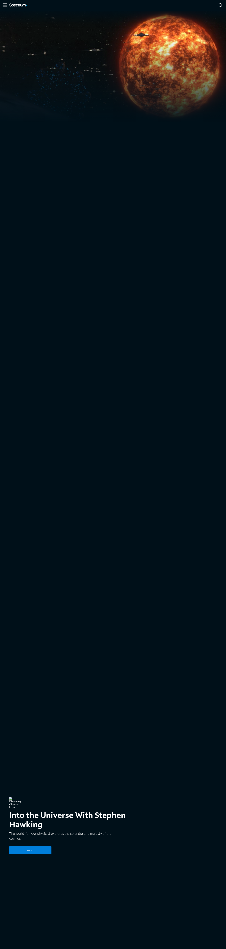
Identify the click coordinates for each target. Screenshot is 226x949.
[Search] (220, 5)
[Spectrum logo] (18, 5)
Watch (30, 850)
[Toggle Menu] (4, 5)
